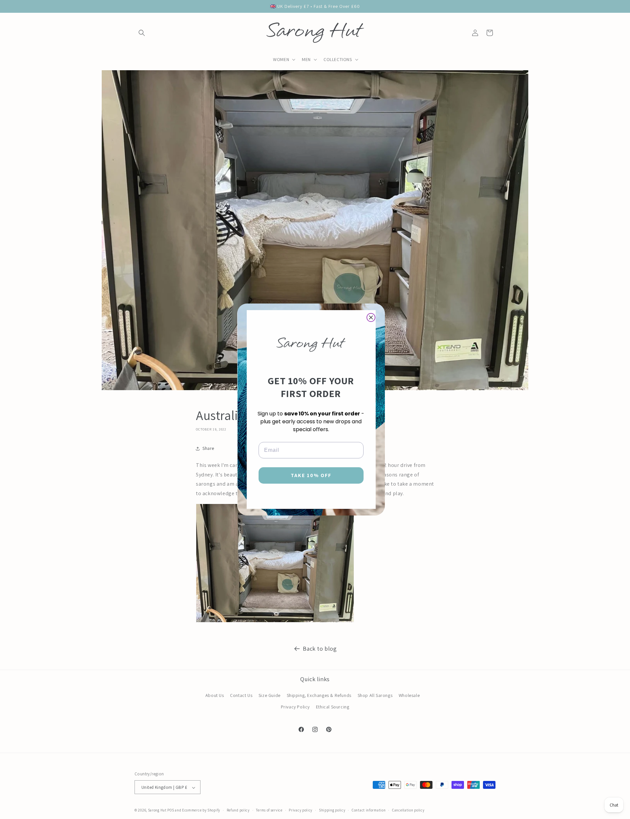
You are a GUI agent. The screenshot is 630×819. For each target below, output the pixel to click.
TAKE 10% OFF (311, 475)
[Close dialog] (371, 317)
